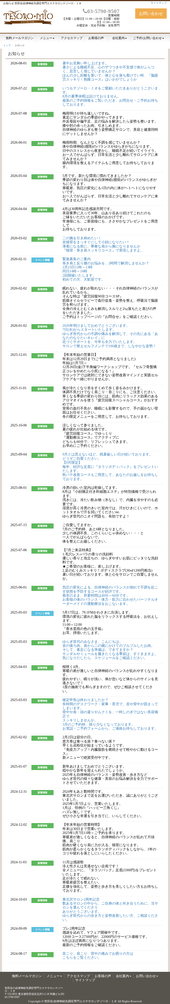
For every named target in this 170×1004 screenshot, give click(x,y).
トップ (7, 45)
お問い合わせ (151, 13)
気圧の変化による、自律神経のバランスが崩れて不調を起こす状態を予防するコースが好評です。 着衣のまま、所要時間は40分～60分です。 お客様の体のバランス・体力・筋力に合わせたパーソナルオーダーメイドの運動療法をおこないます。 (110, 595)
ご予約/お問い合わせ (147, 38)
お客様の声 (96, 38)
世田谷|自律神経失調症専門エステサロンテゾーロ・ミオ (80, 1001)
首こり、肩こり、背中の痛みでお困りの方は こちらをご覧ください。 (97, 955)
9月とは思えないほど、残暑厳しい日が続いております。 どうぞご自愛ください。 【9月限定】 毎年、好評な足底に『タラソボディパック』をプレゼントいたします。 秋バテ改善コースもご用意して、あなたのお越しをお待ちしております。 (110, 466)
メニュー (46, 38)
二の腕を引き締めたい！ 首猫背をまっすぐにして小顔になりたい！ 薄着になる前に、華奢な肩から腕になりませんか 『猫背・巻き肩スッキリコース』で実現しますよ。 (103, 244)
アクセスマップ (72, 38)
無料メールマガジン (20, 38)
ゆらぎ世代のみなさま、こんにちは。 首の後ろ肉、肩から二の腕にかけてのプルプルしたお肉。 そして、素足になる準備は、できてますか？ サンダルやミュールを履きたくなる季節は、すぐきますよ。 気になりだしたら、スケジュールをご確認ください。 (110, 650)
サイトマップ (159, 2)
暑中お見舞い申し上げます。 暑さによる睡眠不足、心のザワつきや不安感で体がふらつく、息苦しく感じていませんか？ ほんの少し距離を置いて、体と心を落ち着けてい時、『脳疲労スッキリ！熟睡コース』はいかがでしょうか (110, 71)
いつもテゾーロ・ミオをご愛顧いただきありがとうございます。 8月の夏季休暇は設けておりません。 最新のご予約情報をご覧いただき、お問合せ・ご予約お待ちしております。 (110, 96)
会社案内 (118, 38)
